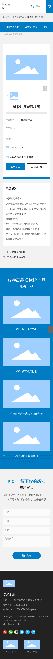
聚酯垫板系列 (31, 27)
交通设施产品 (18, 17)
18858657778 (17, 147)
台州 (24, 620)
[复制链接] (33, 632)
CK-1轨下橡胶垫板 (26, 329)
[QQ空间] (27, 632)
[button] (1, 455)
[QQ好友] (22, 632)
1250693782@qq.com (21, 156)
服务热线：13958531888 (15, 605)
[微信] (10, 632)
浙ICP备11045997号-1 (12, 624)
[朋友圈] (16, 632)
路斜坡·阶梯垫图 (17, 257)
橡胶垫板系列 (12, 27)
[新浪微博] (5, 632)
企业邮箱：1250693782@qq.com (19, 609)
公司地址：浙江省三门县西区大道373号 (23, 600)
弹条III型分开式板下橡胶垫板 (26, 413)
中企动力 (18, 620)
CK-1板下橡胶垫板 (26, 371)
